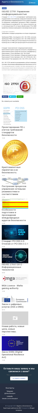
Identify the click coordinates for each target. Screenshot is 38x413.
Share (5, 96)
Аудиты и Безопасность (13, 2)
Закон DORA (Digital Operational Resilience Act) (13, 354)
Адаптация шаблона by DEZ (12, 408)
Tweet (13, 96)
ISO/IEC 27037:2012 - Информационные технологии (12, 267)
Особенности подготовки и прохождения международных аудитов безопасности (14, 215)
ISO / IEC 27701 (12, 17)
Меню (33, 3)
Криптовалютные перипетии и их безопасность (11, 170)
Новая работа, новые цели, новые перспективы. (13, 329)
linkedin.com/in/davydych (10, 398)
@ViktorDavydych (10, 393)
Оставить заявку (19, 378)
